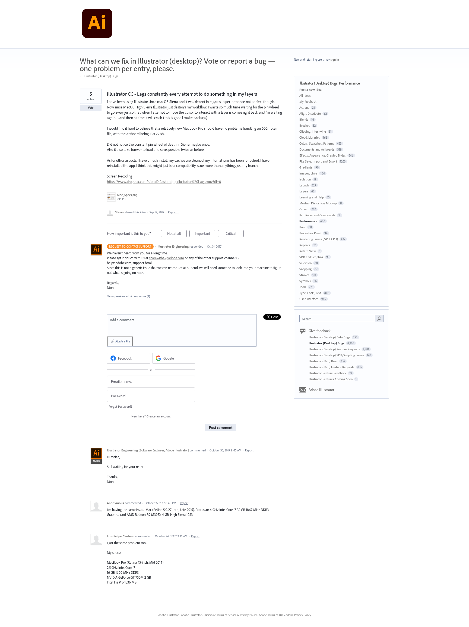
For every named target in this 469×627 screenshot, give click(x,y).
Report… (173, 212)
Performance (349, 83)
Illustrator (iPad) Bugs (323, 361)
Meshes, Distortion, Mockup (318, 203)
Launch (304, 185)
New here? (151, 416)
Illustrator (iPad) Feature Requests (332, 367)
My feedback (307, 101)
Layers (303, 191)
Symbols (305, 281)
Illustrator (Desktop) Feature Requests (335, 349)
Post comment (220, 427)
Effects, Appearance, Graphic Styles (322, 155)
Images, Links (308, 173)
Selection (305, 263)
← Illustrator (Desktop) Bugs (99, 76)
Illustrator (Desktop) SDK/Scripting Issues (337, 355)
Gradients (305, 167)
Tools (302, 287)
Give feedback (320, 330)
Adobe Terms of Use (271, 615)
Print (302, 227)
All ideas (305, 95)
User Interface (308, 299)
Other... (304, 209)
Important (205, 234)
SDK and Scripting (311, 257)
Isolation (305, 179)
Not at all (177, 234)
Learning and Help (311, 197)
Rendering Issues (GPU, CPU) (318, 239)
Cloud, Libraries (309, 137)
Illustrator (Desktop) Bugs (318, 83)
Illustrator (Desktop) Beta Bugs (330, 337)
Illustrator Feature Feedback (328, 373)
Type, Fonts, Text (310, 293)
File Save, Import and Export (318, 161)
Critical (235, 234)
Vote (91, 108)
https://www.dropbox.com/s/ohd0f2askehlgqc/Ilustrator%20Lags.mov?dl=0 (164, 181)
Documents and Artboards (316, 149)
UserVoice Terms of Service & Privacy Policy (230, 615)
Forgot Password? (120, 406)
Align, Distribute (310, 113)
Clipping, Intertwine (312, 131)
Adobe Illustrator (321, 389)
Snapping (305, 269)
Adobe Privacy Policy (298, 615)
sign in (335, 59)
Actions (304, 107)
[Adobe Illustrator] (97, 24)
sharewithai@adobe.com (166, 258)
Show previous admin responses (128, 296)
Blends (303, 119)
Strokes (304, 275)
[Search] (379, 318)
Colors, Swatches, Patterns (316, 143)
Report (249, 450)
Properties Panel (310, 233)
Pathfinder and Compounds (317, 215)
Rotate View (307, 251)
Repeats (304, 245)
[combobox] (338, 318)
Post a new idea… (311, 90)
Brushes (304, 125)
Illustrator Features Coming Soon (331, 379)
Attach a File (122, 341)
